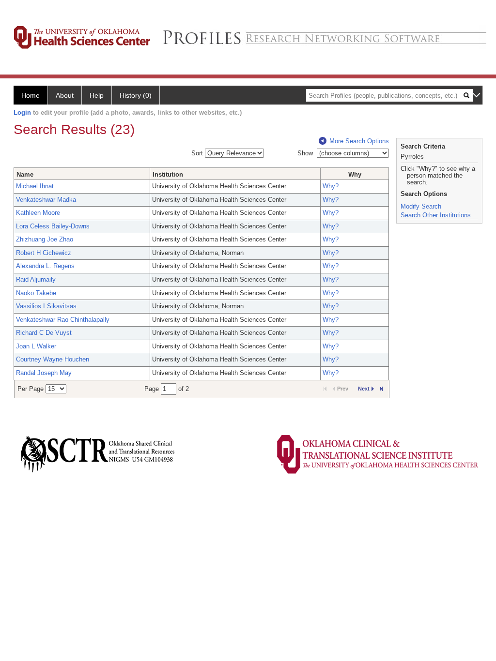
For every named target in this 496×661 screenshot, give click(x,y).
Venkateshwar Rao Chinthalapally (62, 319)
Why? (331, 186)
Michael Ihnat (35, 186)
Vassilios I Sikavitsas (46, 306)
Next (364, 388)
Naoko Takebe (36, 293)
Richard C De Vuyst (44, 332)
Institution (168, 174)
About (65, 95)
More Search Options (359, 141)
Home (30, 95)
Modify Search (421, 206)
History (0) (136, 95)
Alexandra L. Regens (45, 266)
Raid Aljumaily (36, 279)
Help (97, 95)
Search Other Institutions (436, 215)
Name (24, 174)
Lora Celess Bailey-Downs (53, 226)
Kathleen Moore (38, 212)
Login (22, 112)
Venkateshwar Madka (46, 199)
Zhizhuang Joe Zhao (44, 239)
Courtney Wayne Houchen (52, 359)
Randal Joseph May (44, 372)
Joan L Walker (36, 346)
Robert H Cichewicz (43, 252)
